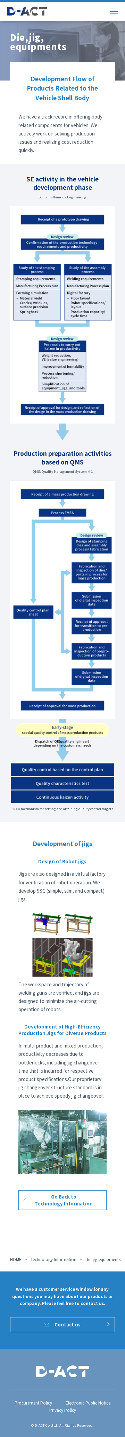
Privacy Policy (62, 1410)
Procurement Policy (33, 1403)
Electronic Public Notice (88, 1403)
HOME (16, 1259)
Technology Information (53, 1259)
